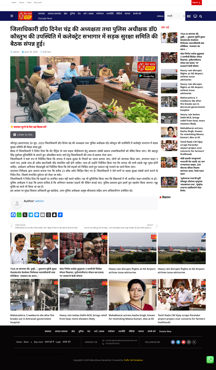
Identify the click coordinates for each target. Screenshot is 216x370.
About (21, 2)
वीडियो (119, 13)
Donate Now (45, 18)
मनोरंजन (100, 13)
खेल (65, 13)
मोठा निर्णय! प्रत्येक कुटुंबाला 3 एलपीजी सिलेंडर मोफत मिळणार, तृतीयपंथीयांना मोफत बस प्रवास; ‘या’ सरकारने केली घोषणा (192, 59)
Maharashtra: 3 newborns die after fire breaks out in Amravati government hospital (192, 103)
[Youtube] (183, 342)
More (26, 342)
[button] (200, 16)
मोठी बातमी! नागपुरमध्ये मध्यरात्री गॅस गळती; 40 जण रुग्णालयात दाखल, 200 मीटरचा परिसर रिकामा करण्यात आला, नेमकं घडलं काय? (192, 166)
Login (58, 342)
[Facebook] (173, 342)
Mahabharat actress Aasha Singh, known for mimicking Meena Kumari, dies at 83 (192, 133)
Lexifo (30, 354)
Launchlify (20, 354)
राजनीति (110, 13)
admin (39, 201)
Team (29, 2)
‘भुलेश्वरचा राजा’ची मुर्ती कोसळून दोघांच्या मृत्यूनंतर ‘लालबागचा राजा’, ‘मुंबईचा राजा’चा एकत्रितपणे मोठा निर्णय (191, 184)
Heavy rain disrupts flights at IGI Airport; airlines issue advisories (191, 75)
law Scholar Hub (58, 354)
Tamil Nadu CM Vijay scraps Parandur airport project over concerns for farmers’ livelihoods (192, 147)
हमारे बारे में (49, 342)
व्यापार (127, 13)
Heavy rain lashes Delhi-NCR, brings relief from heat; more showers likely (192, 119)
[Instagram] (189, 342)
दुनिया (72, 13)
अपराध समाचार (54, 13)
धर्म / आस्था (88, 13)
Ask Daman (41, 354)
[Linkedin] (178, 342)
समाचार (41, 13)
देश (79, 13)
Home (14, 2)
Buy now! (38, 2)
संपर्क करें (137, 13)
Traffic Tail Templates (133, 360)
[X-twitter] (194, 342)
